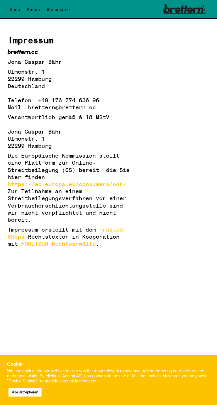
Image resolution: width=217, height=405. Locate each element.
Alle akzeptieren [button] (25, 392)
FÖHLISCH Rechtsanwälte (58, 244)
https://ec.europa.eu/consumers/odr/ (67, 184)
